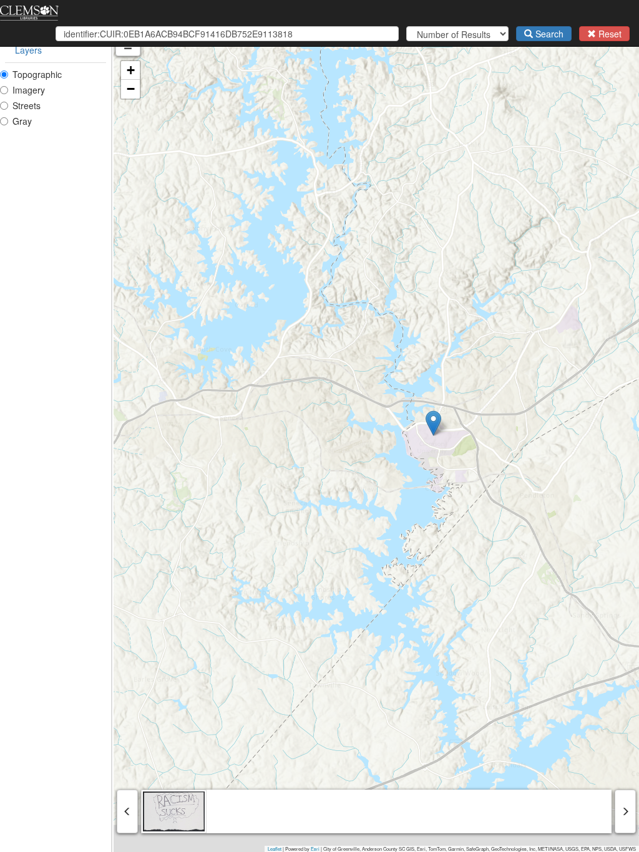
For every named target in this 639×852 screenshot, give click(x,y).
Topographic (37, 74)
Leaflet (274, 848)
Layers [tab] (28, 50)
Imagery (28, 90)
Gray (22, 121)
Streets (26, 105)
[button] (433, 423)
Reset (609, 33)
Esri (315, 848)
